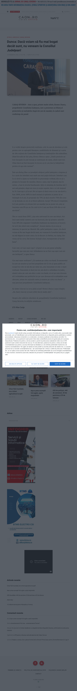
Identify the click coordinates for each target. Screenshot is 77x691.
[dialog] (38, 345)
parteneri (11, 333)
